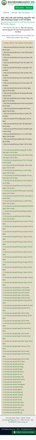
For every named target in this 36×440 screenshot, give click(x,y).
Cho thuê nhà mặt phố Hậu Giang (14, 402)
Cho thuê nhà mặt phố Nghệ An (13, 389)
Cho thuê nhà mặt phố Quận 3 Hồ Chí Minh (16, 313)
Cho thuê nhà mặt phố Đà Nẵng (13, 369)
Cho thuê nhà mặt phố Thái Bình (13, 395)
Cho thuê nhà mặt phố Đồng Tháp (14, 377)
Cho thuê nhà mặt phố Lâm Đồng (13, 366)
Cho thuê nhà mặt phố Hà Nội (12, 382)
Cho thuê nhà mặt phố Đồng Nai (13, 392)
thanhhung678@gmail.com (10, 420)
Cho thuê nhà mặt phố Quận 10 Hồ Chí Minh (17, 298)
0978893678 (12, 422)
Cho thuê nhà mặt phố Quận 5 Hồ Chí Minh (16, 292)
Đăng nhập (20, 8)
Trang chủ (6, 12)
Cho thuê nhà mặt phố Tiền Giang (14, 405)
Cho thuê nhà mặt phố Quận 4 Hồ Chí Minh (16, 333)
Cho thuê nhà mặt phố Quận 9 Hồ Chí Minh (16, 351)
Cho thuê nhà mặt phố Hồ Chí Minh (14, 361)
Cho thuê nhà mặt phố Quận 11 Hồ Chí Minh (17, 290)
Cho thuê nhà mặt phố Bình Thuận (14, 410)
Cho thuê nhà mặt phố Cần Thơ (13, 374)
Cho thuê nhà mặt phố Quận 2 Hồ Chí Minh (16, 287)
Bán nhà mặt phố (24, 12)
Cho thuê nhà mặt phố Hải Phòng (13, 371)
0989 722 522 (25, 420)
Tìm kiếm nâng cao (9, 24)
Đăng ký (29, 8)
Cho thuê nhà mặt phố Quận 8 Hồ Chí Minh (16, 321)
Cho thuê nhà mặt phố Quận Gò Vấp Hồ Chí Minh (18, 305)
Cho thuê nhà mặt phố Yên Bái (13, 400)
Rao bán (14, 12)
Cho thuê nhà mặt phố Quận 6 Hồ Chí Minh (16, 359)
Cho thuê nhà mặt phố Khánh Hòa (14, 364)
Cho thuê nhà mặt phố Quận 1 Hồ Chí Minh (16, 295)
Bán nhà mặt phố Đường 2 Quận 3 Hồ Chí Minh (18, 144)
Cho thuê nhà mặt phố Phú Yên (13, 397)
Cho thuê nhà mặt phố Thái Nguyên (14, 384)
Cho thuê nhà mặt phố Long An (13, 407)
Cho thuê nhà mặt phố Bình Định (13, 387)
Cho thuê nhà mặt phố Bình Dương (14, 379)
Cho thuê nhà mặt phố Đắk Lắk (13, 412)
